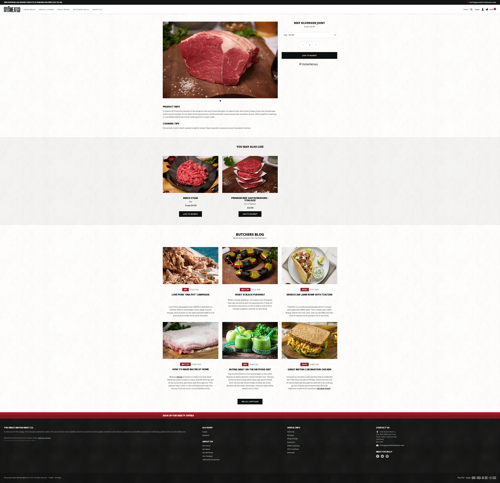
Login (477, 9)
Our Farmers (207, 456)
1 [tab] (220, 101)
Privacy (58, 478)
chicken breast (323, 388)
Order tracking (293, 446)
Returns (290, 435)
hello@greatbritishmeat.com (482, 2)
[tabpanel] (220, 60)
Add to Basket (309, 55)
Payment (291, 442)
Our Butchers (207, 453)
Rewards (290, 453)
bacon (180, 377)
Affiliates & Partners (211, 460)
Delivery (291, 432)
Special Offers (46, 9)
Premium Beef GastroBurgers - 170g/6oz (250, 199)
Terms (50, 478)
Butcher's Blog (81, 9)
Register (205, 435)
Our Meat (206, 449)
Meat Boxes (64, 9)
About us (97, 9)
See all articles (250, 401)
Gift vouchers (293, 449)
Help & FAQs (292, 439)
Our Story (206, 446)
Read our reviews (44, 438)
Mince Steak (190, 198)
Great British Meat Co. (20, 478)
